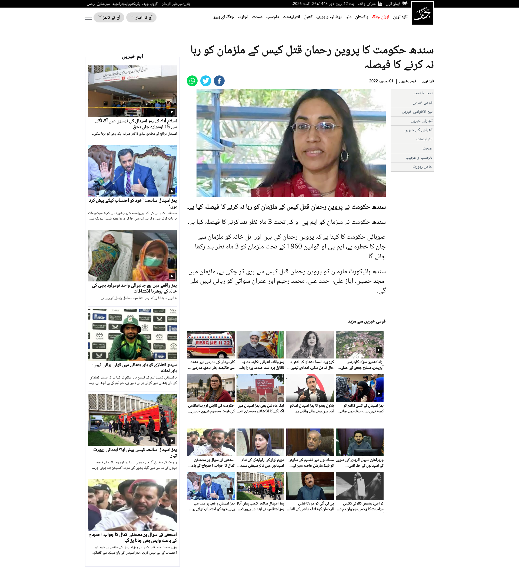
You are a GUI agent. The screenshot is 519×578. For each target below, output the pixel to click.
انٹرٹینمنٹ (291, 17)
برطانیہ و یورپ (329, 17)
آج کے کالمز (111, 17)
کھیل (308, 17)
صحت (257, 17)
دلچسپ (272, 17)
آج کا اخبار (143, 17)
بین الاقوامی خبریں (417, 111)
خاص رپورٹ (422, 167)
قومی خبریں (407, 81)
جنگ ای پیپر (223, 17)
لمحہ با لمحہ (422, 93)
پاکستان (361, 17)
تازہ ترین (400, 17)
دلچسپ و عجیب (419, 157)
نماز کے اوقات (367, 4)
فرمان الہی (393, 4)
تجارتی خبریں (421, 121)
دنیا (348, 17)
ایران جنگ (380, 17)
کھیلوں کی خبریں (418, 130)
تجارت (243, 17)
